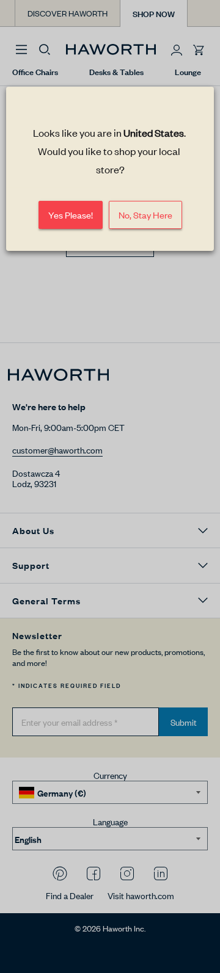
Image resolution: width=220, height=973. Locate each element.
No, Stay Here (145, 215)
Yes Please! (70, 215)
